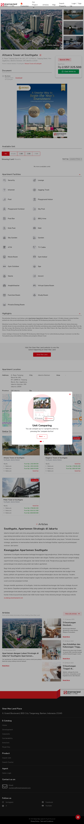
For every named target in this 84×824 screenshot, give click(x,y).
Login (74, 3)
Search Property (62, 4)
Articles (46, 5)
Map (54, 5)
